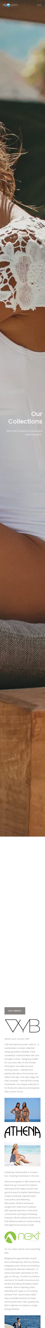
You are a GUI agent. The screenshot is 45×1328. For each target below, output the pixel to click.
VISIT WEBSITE (15, 1010)
